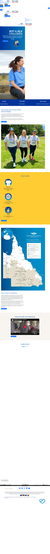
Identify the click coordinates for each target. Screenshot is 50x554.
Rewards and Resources (28, 19)
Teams (27, 346)
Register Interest (7, 5)
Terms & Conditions (33, 497)
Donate (6, 4)
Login (1, 9)
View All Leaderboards (5, 480)
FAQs (26, 21)
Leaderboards (27, 20)
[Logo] (11, 1)
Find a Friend (7, 3)
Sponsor (11, 379)
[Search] (49, 8)
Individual (23, 346)
